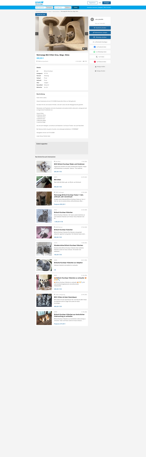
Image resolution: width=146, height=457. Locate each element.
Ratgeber (100, 7)
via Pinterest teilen (101, 61)
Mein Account (107, 7)
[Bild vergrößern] (61, 34)
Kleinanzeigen (38, 11)
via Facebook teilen (101, 47)
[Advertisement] (98, 83)
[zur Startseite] (39, 3)
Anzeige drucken (101, 71)
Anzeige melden (101, 66)
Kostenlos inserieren (92, 7)
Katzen (49, 11)
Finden (75, 7)
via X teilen (101, 56)
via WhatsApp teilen (101, 52)
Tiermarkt (45, 11)
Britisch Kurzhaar (56, 11)
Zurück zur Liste (41, 14)
